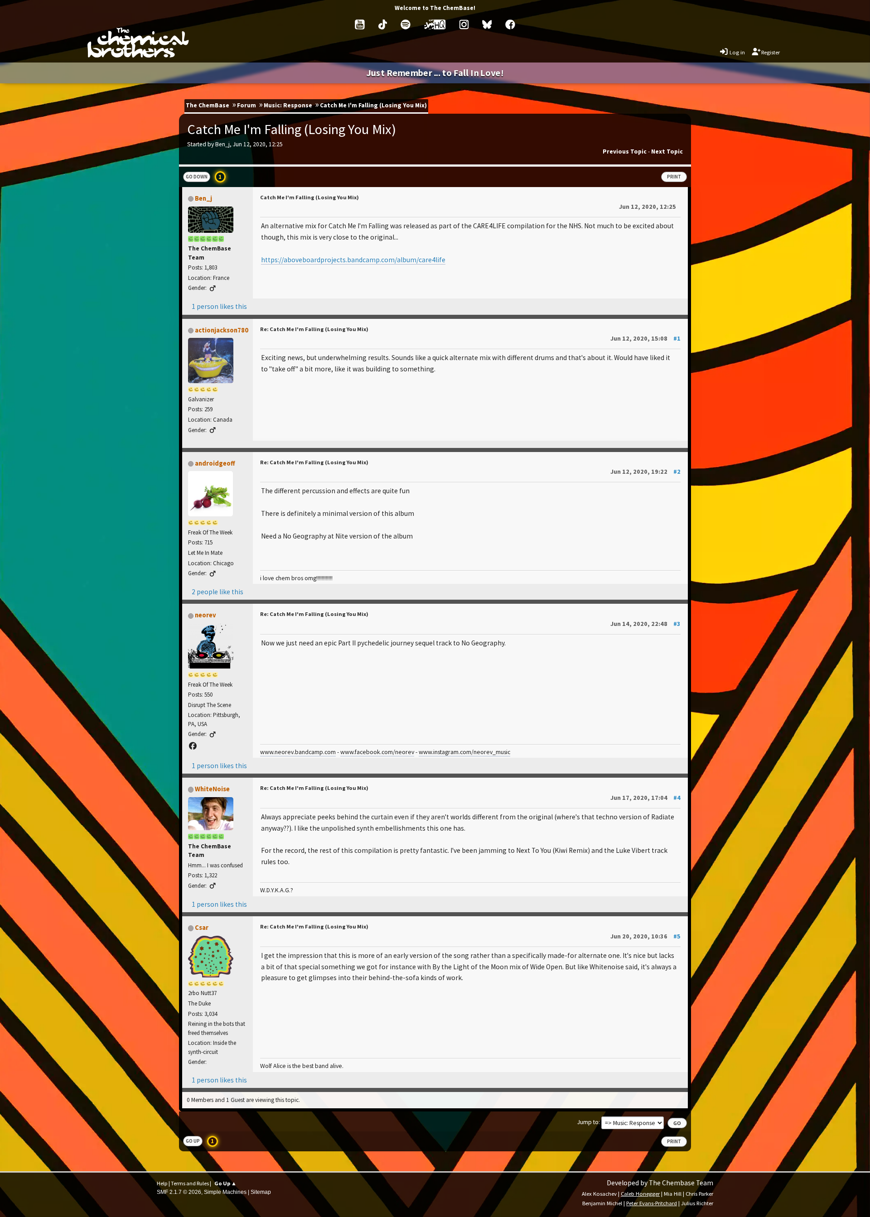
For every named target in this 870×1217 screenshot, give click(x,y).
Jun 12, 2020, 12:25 (647, 206)
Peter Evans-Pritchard (651, 1203)
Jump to (588, 1122)
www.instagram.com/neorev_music (464, 752)
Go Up (193, 1141)
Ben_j (203, 198)
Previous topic (625, 151)
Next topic (667, 151)
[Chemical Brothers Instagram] (464, 24)
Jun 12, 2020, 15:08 (645, 338)
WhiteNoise (212, 789)
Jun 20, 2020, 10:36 (645, 936)
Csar (201, 928)
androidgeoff (215, 463)
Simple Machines (225, 1192)
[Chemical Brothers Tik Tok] (382, 24)
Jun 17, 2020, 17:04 (645, 798)
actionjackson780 (221, 330)
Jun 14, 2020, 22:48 (645, 624)
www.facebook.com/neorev (377, 752)
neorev (205, 615)
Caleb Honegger (640, 1193)
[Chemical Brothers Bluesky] (487, 24)
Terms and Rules (190, 1183)
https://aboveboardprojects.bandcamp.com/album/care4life (353, 259)
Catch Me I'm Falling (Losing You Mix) (309, 197)
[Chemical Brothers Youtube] (360, 24)
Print (674, 176)
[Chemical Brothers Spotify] (406, 24)
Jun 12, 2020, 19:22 (645, 471)
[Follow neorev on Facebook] (193, 746)
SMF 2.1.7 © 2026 (179, 1192)
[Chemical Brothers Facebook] (510, 24)
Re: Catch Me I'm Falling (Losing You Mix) (314, 329)
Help (162, 1183)
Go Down (197, 176)
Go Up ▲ (225, 1183)
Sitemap (261, 1192)
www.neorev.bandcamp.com (298, 752)
